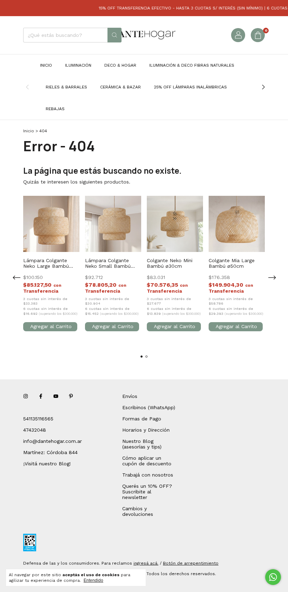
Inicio (46, 65)
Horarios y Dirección (146, 430)
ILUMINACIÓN (78, 65)
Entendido (93, 580)
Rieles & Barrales (66, 87)
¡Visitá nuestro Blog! (47, 463)
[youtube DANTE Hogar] (55, 396)
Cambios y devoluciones (137, 511)
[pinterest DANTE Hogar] (70, 396)
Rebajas (55, 108)
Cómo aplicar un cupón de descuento (146, 460)
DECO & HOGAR (120, 65)
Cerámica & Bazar (120, 87)
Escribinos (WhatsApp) (148, 407)
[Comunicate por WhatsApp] (273, 577)
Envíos (129, 396)
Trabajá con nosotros (147, 475)
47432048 (34, 430)
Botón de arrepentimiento (190, 563)
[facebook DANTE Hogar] (40, 396)
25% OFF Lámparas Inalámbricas (190, 87)
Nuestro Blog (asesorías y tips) (142, 444)
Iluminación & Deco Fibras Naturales (191, 65)
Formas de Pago (141, 418)
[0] (258, 35)
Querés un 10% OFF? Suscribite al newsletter (147, 491)
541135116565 (38, 418)
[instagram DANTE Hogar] (25, 396)
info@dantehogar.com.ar (52, 441)
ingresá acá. (145, 563)
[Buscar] (114, 35)
